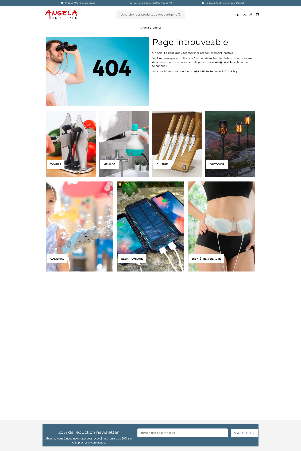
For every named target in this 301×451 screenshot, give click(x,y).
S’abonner (244, 433)
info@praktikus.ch (226, 62)
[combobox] (150, 14)
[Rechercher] (179, 14)
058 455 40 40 (164, 3)
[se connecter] (251, 15)
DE (244, 14)
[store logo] (80, 14)
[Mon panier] (257, 15)
